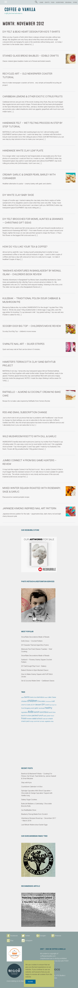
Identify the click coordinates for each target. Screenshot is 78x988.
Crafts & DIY (30, 705)
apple (22, 697)
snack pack (25, 721)
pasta (48, 715)
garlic (36, 708)
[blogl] (14, 953)
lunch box (52, 712)
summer (36, 721)
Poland (52, 715)
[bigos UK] (14, 970)
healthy (48, 707)
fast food (52, 705)
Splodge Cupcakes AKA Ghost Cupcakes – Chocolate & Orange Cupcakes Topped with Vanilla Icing (36, 793)
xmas (52, 721)
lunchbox (44, 712)
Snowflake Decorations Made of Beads (35, 637)
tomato (42, 721)
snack (50, 719)
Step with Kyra (26, 783)
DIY (43, 704)
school (39, 718)
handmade (41, 708)
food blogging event (27, 708)
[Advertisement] (39, 745)
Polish (24, 718)
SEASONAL (68, 2)
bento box (33, 697)
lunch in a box (26, 716)
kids (30, 711)
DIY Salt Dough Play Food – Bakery (33, 666)
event (47, 705)
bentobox (40, 697)
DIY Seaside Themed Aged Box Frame (35, 645)
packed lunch (37, 715)
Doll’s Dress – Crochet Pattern (31, 641)
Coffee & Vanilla (19, 10)
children (32, 701)
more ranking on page (17, 981)
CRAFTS (47, 2)
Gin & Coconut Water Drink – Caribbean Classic (37, 681)
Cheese (54, 697)
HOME (41, 2)
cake (49, 697)
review (29, 719)
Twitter (27, 936)
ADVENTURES (60, 2)
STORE (75, 2)
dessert (38, 705)
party (45, 715)
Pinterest (58, 936)
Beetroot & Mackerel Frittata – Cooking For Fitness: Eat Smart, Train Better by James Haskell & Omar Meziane (38, 776)
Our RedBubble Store (28, 810)
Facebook (14, 936)
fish (55, 705)
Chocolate (41, 701)
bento (27, 697)
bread (46, 697)
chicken (24, 701)
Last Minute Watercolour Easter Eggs (34, 825)
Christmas (48, 701)
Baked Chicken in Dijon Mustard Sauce (34, 670)
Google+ (43, 936)
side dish (45, 718)
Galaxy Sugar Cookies (29, 800)
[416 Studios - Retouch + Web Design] (55, 969)
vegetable (47, 721)
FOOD (52, 2)
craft (53, 701)
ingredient (24, 712)
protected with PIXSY (61, 961)
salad (34, 719)
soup (31, 721)
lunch (36, 712)
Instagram (28, 940)
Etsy (11, 940)
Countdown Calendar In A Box (31, 787)
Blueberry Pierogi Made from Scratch (34, 814)
